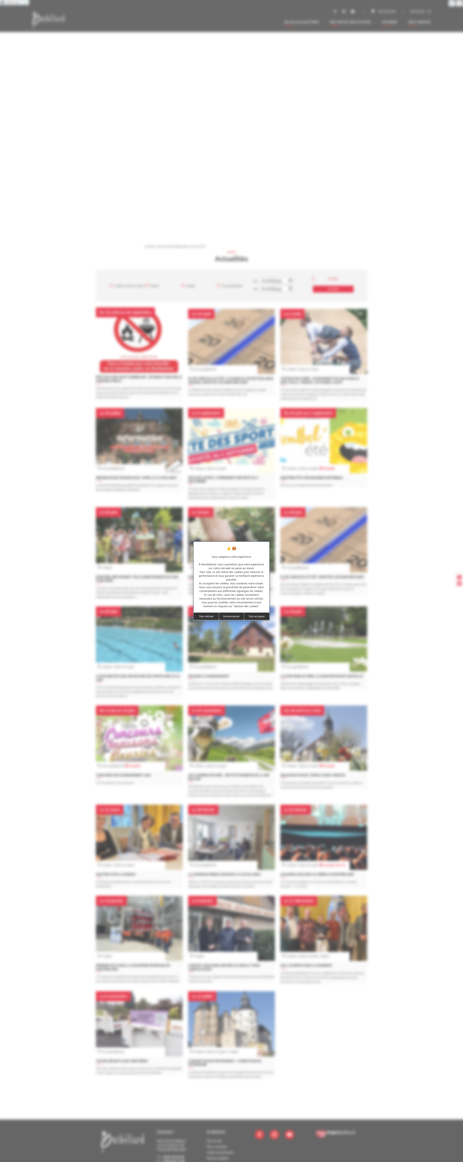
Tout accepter (257, 616)
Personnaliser (231, 616)
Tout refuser (206, 616)
